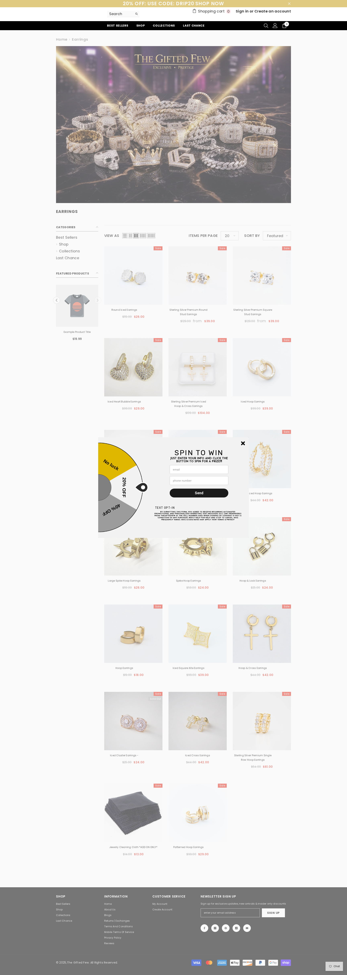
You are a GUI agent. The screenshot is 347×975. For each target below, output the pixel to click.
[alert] (173, 487)
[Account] (275, 25)
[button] (243, 443)
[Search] (123, 14)
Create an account (272, 11)
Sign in (243, 11)
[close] (243, 443)
